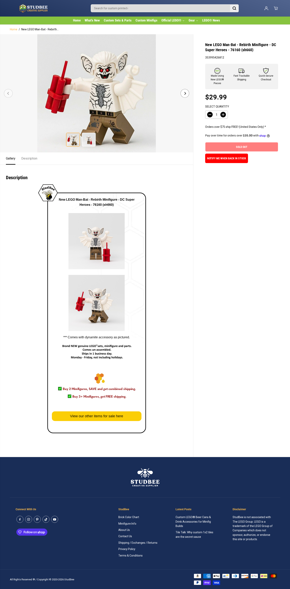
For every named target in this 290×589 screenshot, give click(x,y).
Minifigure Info (127, 523)
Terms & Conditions (130, 555)
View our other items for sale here (96, 416)
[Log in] (266, 8)
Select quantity (217, 106)
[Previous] (8, 93)
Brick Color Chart (128, 517)
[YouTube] (54, 519)
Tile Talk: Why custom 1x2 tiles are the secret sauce (194, 534)
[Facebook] (20, 519)
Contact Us (125, 536)
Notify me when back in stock (226, 158)
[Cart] (275, 8)
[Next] (185, 93)
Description (29, 158)
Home (13, 29)
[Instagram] (28, 519)
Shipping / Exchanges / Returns (137, 542)
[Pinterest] (37, 519)
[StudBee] (43, 8)
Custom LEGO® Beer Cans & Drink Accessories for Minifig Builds (193, 522)
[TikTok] (46, 519)
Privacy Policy (126, 549)
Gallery (10, 158)
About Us (124, 529)
